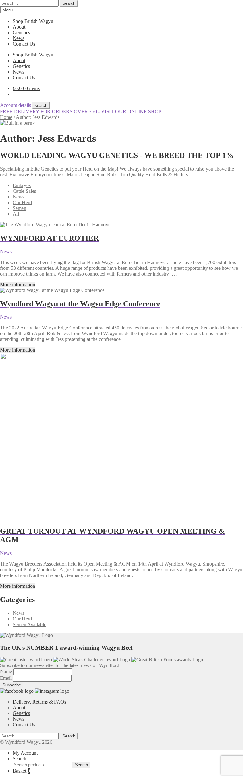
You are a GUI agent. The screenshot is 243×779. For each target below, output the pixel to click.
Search (19, 758)
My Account (25, 753)
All (16, 214)
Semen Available (29, 624)
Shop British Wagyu (33, 21)
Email (6, 678)
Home (6, 117)
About (19, 26)
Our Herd (22, 202)
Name (6, 671)
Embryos (22, 185)
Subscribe (12, 685)
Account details (15, 105)
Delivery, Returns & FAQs (39, 701)
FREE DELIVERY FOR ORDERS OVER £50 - (80, 111)
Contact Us (24, 44)
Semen (19, 208)
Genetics (21, 32)
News (18, 38)
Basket (21, 771)
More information (17, 284)
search (41, 105)
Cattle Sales (24, 191)
